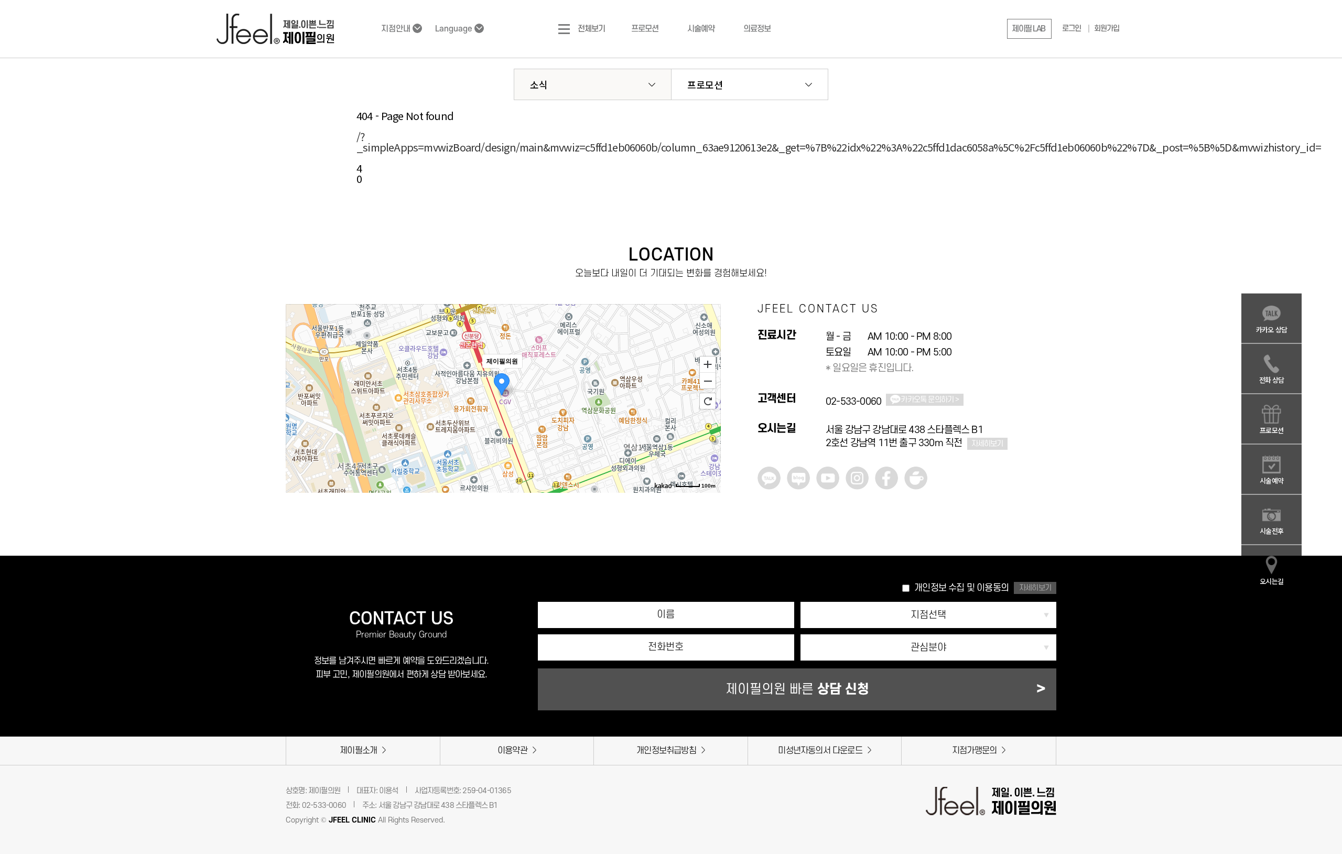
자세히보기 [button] (1035, 587)
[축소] (708, 381)
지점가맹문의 (974, 750)
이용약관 (512, 750)
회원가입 (1106, 28)
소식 (539, 84)
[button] (1029, 28)
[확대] (708, 363)
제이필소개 (358, 750)
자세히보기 (987, 443)
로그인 (1071, 28)
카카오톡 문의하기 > (930, 399)
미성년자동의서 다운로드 (820, 750)
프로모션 (705, 84)
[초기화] (708, 401)
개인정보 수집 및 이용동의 (961, 588)
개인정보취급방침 (666, 750)
